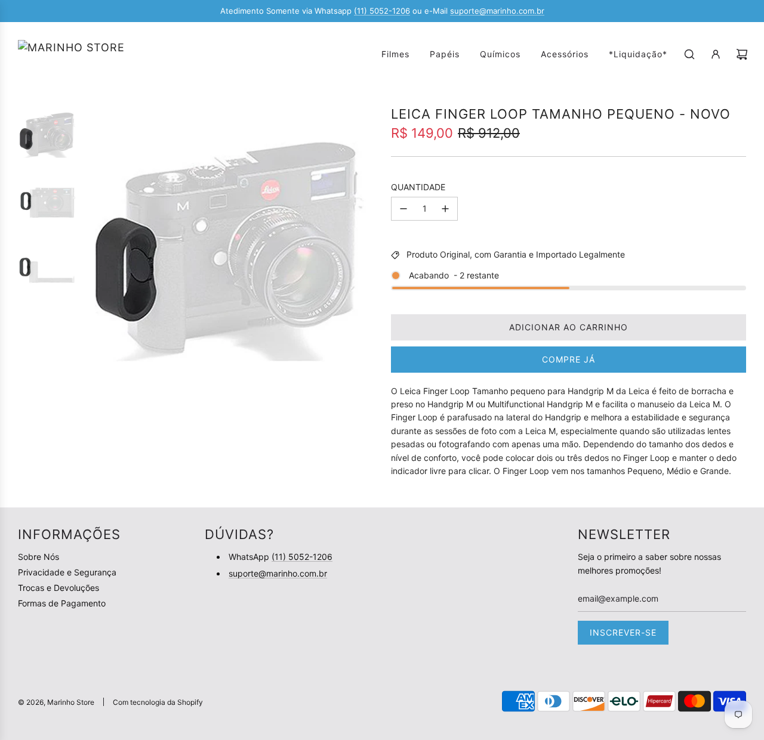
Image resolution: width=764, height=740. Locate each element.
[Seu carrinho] (742, 54)
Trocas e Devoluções (58, 588)
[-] (403, 208)
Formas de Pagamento (62, 603)
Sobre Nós (38, 557)
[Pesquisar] (689, 54)
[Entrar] (716, 54)
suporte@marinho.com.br (497, 11)
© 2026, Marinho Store (56, 702)
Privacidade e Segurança (67, 572)
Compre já (568, 359)
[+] (445, 208)
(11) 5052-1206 (382, 11)
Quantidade (418, 187)
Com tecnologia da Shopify (158, 702)
